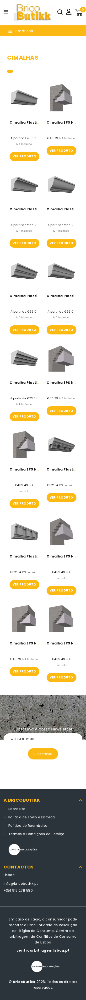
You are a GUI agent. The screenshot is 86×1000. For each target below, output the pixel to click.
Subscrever (43, 754)
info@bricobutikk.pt (21, 883)
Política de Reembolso (27, 825)
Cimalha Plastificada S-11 (34, 295)
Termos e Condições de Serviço (36, 834)
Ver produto (24, 156)
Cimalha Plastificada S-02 (35, 382)
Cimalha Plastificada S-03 (35, 122)
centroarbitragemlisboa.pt (43, 950)
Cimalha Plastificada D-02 (35, 556)
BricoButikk (24, 981)
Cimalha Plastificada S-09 (35, 209)
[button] (6, 12)
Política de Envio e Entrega (31, 817)
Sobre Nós (17, 808)
